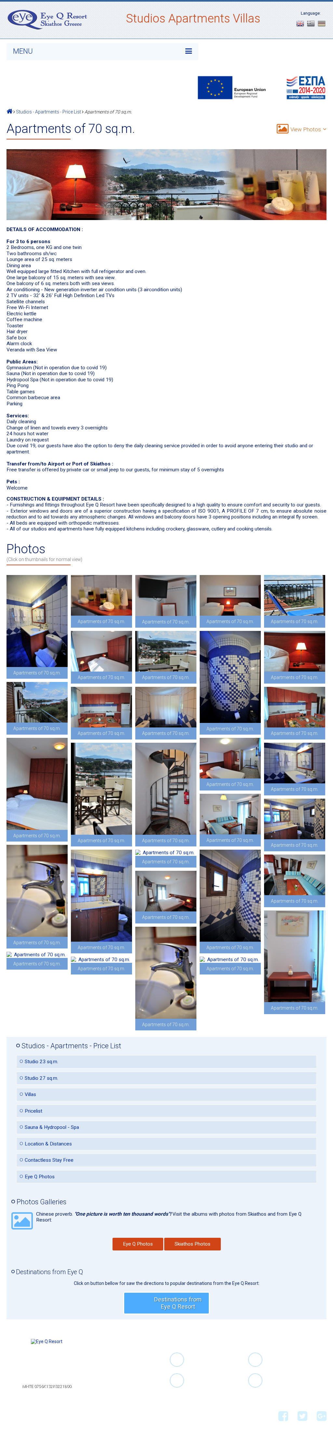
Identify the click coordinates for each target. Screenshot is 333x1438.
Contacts (118, 1392)
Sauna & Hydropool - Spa (52, 1127)
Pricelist (33, 1111)
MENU (23, 51)
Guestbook (120, 1386)
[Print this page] (57, 1414)
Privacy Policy (123, 1398)
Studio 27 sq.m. (41, 1078)
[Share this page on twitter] (23, 1414)
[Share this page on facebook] (12, 1414)
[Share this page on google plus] (34, 1414)
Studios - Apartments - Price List (48, 111)
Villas (30, 1094)
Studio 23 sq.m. (41, 1062)
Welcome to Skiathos (132, 1374)
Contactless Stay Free (49, 1160)
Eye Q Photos (40, 1177)
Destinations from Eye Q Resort (178, 1303)
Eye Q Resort (123, 1362)
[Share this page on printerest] (46, 1414)
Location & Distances (48, 1144)
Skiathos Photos (192, 1244)
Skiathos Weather (128, 1380)
